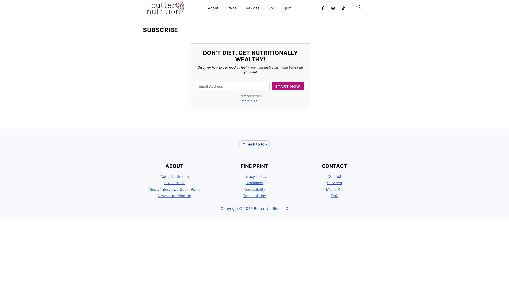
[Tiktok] (343, 8)
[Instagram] (333, 8)
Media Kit (334, 189)
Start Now (287, 86)
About (213, 8)
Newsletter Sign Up (174, 196)
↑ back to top (254, 144)
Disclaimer (254, 183)
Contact (334, 176)
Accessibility (254, 189)
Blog (271, 8)
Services (252, 8)
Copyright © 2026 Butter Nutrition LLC (254, 208)
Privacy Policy (254, 176)
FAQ (334, 196)
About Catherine (174, 176)
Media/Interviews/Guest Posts (174, 189)
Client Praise (175, 183)
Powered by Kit (250, 100)
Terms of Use (254, 196)
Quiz (287, 8)
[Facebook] (322, 8)
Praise (231, 8)
